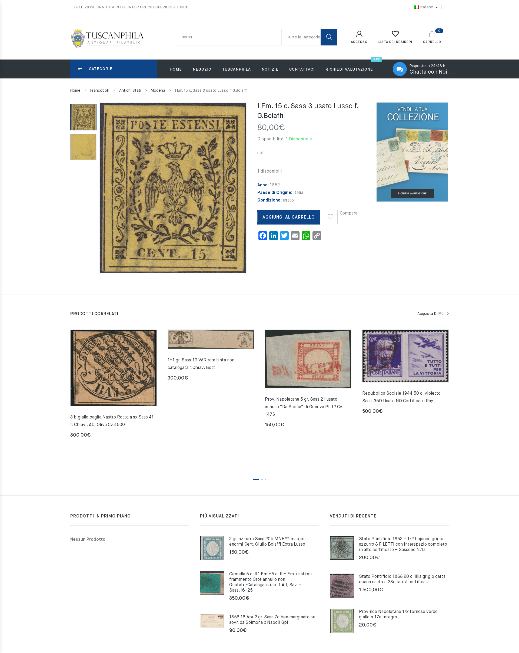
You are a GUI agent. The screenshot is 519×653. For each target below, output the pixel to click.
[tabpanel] (113, 385)
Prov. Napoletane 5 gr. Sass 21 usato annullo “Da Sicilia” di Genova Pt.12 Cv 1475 (303, 407)
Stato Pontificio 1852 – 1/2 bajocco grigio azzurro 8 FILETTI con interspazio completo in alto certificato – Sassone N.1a (403, 544)
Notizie (270, 69)
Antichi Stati (130, 91)
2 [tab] (262, 479)
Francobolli (99, 91)
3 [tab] (265, 479)
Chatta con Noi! (429, 72)
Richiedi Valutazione (349, 69)
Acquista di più (430, 314)
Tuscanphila (236, 69)
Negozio (202, 69)
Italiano (426, 7)
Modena (158, 91)
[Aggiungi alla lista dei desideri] (330, 215)
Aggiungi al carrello (288, 217)
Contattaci (302, 69)
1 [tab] (256, 479)
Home (176, 69)
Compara (348, 213)
